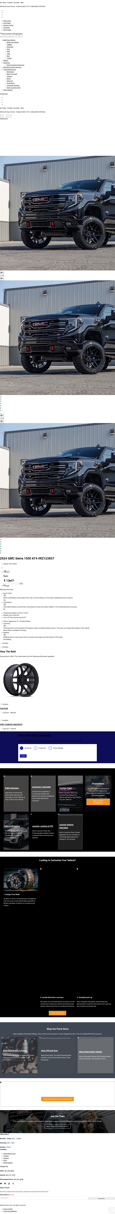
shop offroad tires (49, 1050)
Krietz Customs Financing (15, 65)
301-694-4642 (9, 1171)
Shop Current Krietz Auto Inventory (57, 1099)
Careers (9, 76)
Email (7, 586)
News (9, 79)
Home (7, 136)
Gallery (5, 60)
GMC (8, 51)
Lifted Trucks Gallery (12, 140)
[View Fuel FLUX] (21, 700)
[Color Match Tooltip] (4, 605)
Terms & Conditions (10, 1211)
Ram (8, 56)
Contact (6, 1158)
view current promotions (98, 802)
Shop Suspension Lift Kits (15, 1050)
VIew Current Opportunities (57, 1126)
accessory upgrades (41, 787)
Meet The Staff (12, 74)
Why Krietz (10, 72)
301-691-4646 (18, 1179)
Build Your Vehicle (9, 40)
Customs (6, 27)
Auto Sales (7, 23)
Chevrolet (10, 47)
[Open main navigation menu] (9, 116)
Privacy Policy (8, 1209)
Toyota (9, 58)
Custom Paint (65, 788)
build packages (12, 788)
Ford (8, 49)
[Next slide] (2, 278)
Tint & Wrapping (12, 826)
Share (7, 572)
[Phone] (5, 116)
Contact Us (4, 94)
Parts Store (7, 30)
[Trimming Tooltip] (4, 626)
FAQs (5, 1160)
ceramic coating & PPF (42, 826)
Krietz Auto (7, 21)
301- (7, 1175)
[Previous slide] (2, 272)
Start (23, 756)
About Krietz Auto (9, 1154)
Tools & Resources (9, 69)
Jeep (8, 54)
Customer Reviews (13, 85)
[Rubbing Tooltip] (4, 635)
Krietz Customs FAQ (13, 88)
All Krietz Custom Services (12, 67)
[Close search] (20, 36)
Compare (5, 643)
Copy (21, 583)
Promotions (11, 83)
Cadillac (9, 45)
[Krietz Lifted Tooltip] (4, 595)
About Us (10, 81)
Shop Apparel (7, 90)
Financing (6, 63)
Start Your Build (57, 1013)
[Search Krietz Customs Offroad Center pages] (17, 36)
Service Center (8, 25)
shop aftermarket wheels (90, 1052)
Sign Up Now (101, 1198)
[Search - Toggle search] (1, 116)
